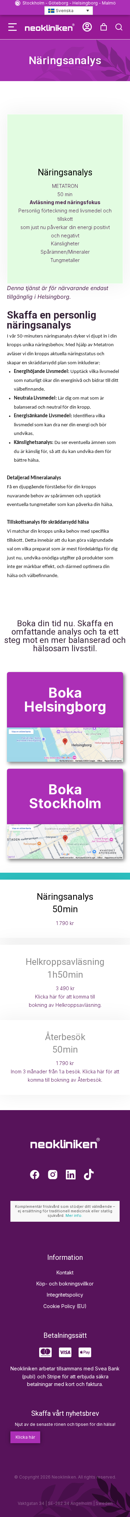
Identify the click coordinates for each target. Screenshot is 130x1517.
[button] (12, 27)
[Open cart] (103, 27)
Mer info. (74, 1215)
